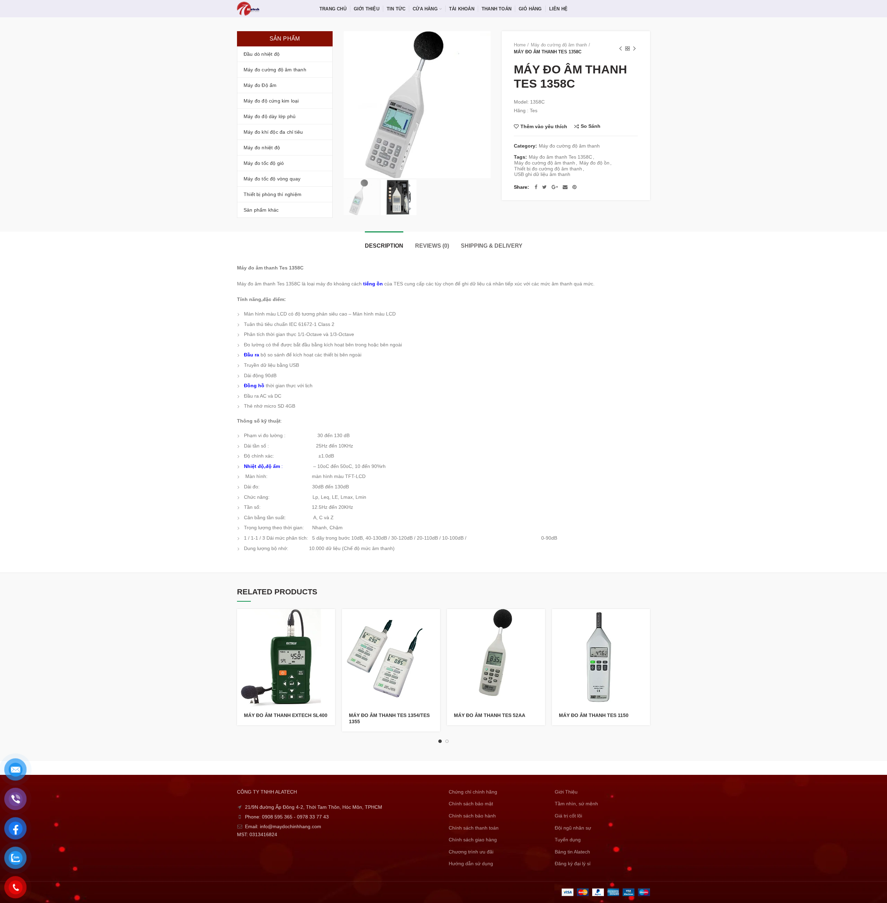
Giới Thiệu (566, 792)
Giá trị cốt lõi (568, 815)
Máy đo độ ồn (594, 163)
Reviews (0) (432, 246)
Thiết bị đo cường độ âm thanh (548, 168)
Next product (634, 48)
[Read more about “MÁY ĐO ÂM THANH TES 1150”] (644, 620)
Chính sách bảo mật (471, 803)
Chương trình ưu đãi (471, 852)
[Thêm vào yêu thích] (330, 651)
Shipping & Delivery (491, 246)
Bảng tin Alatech (572, 852)
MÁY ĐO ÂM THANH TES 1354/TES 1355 (389, 718)
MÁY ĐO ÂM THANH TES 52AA (489, 715)
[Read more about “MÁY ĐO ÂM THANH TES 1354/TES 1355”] (435, 620)
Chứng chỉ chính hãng (473, 792)
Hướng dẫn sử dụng (471, 863)
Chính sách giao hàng (473, 839)
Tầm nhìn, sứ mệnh (576, 803)
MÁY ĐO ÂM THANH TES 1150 (594, 715)
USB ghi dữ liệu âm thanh (542, 174)
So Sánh (590, 126)
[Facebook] (536, 187)
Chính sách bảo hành (472, 815)
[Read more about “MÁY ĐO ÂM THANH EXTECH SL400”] (330, 620)
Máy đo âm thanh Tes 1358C (560, 157)
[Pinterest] (574, 187)
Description (384, 246)
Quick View (330, 636)
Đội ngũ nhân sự (573, 828)
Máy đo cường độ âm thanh (559, 44)
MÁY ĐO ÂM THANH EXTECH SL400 (285, 715)
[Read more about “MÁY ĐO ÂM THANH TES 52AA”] (539, 620)
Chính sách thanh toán (474, 828)
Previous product (620, 48)
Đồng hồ (254, 385)
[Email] (565, 187)
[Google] (554, 187)
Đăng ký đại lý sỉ (572, 863)
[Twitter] (544, 187)
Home (520, 44)
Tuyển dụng (568, 839)
